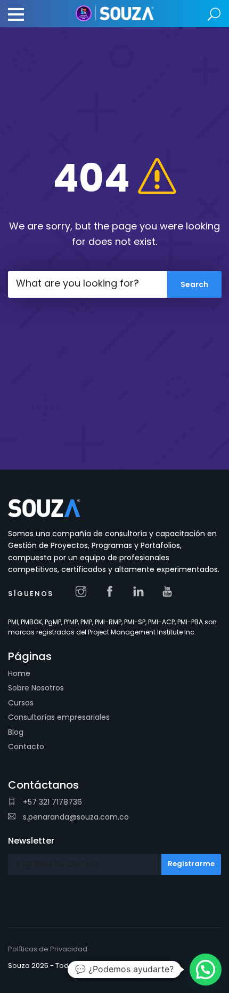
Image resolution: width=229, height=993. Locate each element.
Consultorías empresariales (59, 717)
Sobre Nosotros (36, 687)
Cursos (21, 702)
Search (214, 14)
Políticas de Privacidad (47, 949)
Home (19, 673)
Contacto (26, 746)
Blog (15, 732)
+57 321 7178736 (51, 802)
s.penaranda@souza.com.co (75, 817)
